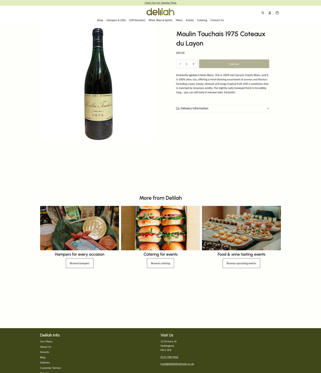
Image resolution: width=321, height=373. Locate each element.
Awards (44, 351)
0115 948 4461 (169, 356)
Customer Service (50, 367)
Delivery (45, 362)
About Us (45, 346)
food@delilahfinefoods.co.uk (177, 363)
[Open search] (262, 12)
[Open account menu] (270, 12)
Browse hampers (79, 263)
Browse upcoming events (241, 263)
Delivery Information (194, 108)
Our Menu (46, 341)
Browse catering (160, 263)
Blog (42, 357)
